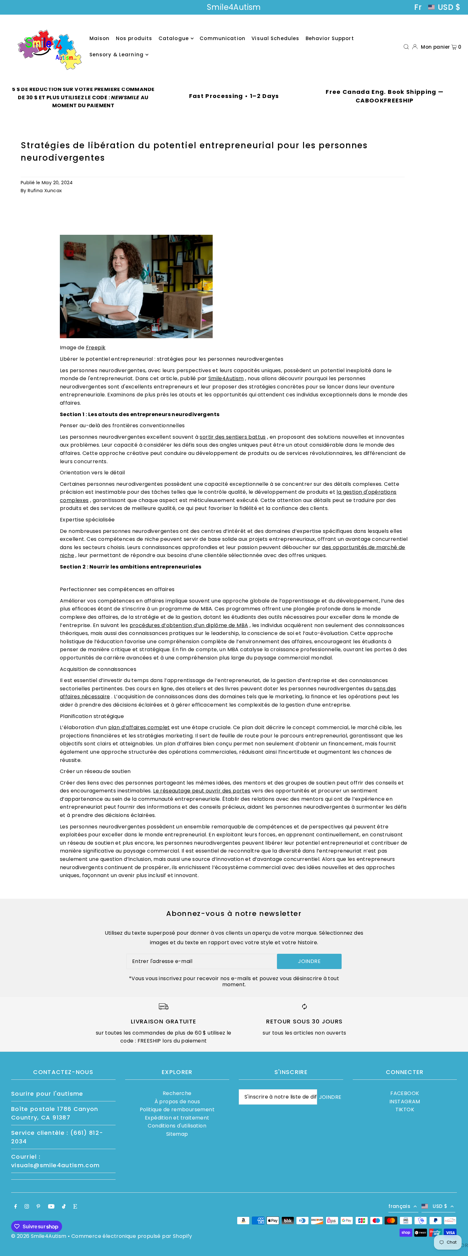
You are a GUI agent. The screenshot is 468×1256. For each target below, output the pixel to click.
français (399, 1206)
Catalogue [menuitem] (174, 38)
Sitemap (177, 1134)
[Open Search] (406, 47)
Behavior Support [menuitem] (330, 38)
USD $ (449, 7)
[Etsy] (75, 1207)
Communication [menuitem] (222, 38)
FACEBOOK (404, 1093)
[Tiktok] (64, 1207)
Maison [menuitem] (99, 38)
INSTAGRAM (404, 1101)
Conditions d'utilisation (177, 1125)
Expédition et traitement (177, 1117)
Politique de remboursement (177, 1109)
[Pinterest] (38, 1207)
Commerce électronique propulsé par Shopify (131, 1236)
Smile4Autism (226, 378)
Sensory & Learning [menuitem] (116, 54)
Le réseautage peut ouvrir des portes (201, 790)
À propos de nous (177, 1101)
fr (418, 7)
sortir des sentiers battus (233, 437)
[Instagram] (27, 1207)
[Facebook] (15, 1207)
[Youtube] (51, 1207)
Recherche (177, 1093)
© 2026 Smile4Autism (39, 1236)
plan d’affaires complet (139, 727)
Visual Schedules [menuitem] (275, 38)
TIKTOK (404, 1109)
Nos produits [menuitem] (134, 38)
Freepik (96, 347)
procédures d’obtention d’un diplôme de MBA (189, 625)
